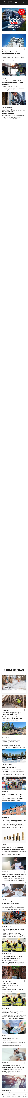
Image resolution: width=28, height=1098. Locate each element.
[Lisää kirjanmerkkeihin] (24, 49)
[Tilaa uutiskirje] (23, 2)
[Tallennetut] (19, 2)
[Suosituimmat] (16, 2)
